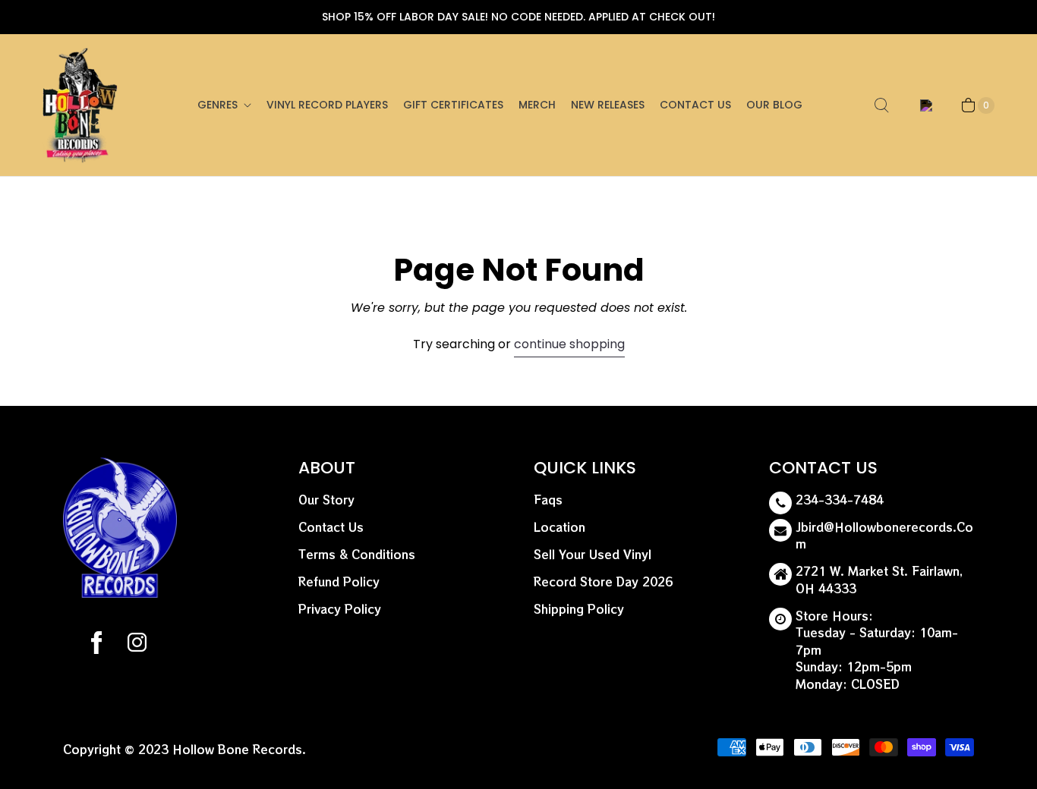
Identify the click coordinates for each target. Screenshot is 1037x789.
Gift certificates (453, 104)
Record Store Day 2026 (603, 581)
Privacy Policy (339, 609)
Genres (217, 104)
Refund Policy (339, 581)
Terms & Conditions (356, 554)
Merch (537, 104)
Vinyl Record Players (327, 104)
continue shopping (569, 344)
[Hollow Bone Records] (80, 105)
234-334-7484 (840, 500)
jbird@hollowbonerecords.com (884, 535)
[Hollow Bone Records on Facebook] (96, 645)
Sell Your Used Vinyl (592, 554)
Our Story (326, 500)
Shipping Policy (579, 609)
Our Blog (774, 104)
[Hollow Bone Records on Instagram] (136, 644)
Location (559, 527)
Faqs (548, 500)
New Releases (608, 104)
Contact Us (695, 104)
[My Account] (923, 105)
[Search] (881, 105)
